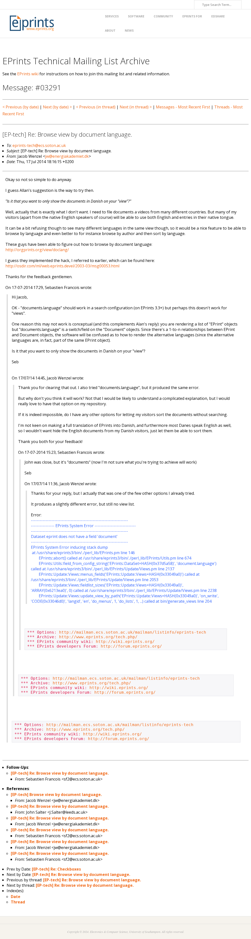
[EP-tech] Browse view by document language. (56, 794)
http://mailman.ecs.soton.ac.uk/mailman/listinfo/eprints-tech (132, 632)
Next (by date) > (57, 107)
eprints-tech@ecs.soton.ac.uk (39, 145)
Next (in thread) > (136, 107)
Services (112, 16)
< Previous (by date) (20, 107)
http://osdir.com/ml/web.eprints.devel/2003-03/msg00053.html (62, 266)
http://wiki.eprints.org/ (125, 641)
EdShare (218, 16)
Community (163, 16)
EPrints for (192, 16)
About (110, 30)
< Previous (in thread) (95, 107)
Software (136, 16)
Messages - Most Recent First (183, 107)
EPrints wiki (27, 74)
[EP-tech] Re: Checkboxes (56, 869)
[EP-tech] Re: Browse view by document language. (60, 773)
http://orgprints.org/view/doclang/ (37, 249)
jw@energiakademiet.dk (67, 156)
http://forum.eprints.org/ (131, 646)
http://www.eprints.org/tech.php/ (98, 637)
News (129, 30)
